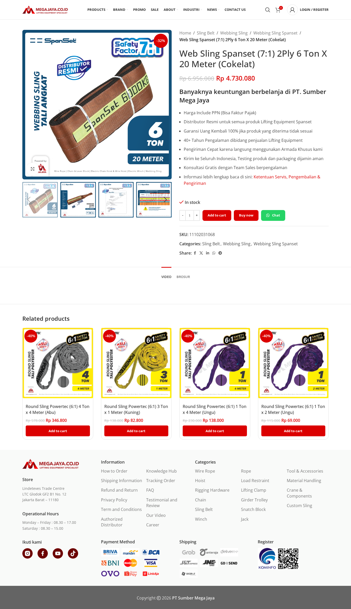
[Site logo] (45, 9)
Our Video (156, 515)
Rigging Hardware (212, 490)
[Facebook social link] (195, 253)
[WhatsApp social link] (214, 253)
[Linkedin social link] (208, 253)
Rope (246, 471)
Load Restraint (255, 480)
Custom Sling (299, 505)
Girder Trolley (254, 500)
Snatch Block (253, 509)
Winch (201, 519)
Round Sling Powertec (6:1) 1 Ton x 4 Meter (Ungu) (214, 409)
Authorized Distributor (112, 522)
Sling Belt (206, 33)
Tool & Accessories (305, 471)
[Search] (268, 10)
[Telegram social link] (220, 253)
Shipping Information (121, 480)
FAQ (150, 490)
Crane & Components (299, 493)
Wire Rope (205, 471)
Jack (244, 519)
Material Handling (304, 480)
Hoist (200, 480)
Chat (276, 215)
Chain (200, 500)
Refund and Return (119, 490)
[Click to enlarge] (32, 169)
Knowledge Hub (161, 471)
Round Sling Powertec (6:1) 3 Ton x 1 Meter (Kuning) (136, 409)
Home (185, 33)
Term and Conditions (121, 509)
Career (152, 525)
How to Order (114, 471)
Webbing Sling (234, 33)
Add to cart (217, 215)
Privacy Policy (114, 500)
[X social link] (201, 253)
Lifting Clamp (253, 490)
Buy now (246, 215)
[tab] (166, 274)
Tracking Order (160, 480)
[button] (28, 199)
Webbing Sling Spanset (275, 33)
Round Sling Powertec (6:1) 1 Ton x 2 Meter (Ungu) (293, 409)
